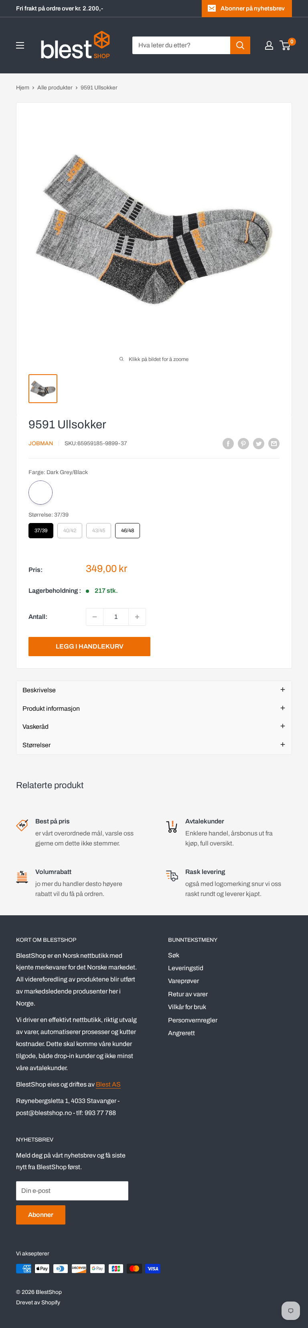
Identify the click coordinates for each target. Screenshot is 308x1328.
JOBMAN (40, 443)
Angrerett (181, 1033)
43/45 (98, 528)
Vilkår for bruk (187, 1007)
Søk (173, 955)
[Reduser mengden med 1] (94, 616)
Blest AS (108, 1084)
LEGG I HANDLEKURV (90, 646)
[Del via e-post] (274, 443)
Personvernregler (192, 1020)
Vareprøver (183, 980)
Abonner (40, 1214)
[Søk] (240, 45)
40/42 (70, 528)
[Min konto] (269, 45)
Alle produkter (55, 88)
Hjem (22, 88)
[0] (285, 45)
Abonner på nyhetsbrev (253, 8)
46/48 (127, 528)
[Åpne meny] (20, 45)
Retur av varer (188, 994)
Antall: (37, 616)
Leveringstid (185, 968)
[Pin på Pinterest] (243, 443)
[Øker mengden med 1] (137, 616)
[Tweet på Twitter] (258, 443)
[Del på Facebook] (228, 443)
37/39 (41, 528)
